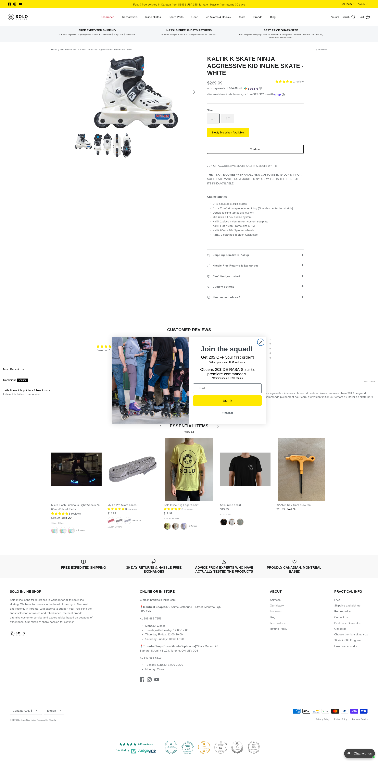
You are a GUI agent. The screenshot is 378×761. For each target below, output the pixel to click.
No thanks (227, 412)
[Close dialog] (260, 342)
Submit (227, 401)
